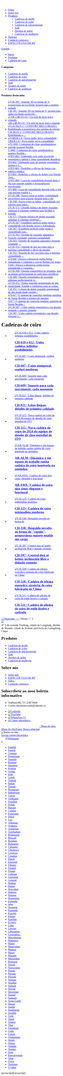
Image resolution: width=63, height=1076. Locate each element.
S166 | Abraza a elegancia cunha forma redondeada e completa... (28, 266)
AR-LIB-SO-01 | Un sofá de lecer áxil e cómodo (34, 123)
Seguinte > (11, 618)
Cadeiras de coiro (17, 60)
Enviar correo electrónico (14, 735)
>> (18, 618)
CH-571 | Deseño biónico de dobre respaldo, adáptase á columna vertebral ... (31, 218)
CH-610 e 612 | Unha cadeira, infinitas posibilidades (29, 346)
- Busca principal (31, 729)
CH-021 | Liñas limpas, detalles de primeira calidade (34, 407)
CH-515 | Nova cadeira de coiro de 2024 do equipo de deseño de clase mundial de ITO (33, 433)
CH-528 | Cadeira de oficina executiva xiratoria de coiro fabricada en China (34, 585)
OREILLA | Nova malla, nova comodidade (31, 141)
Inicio (11, 54)
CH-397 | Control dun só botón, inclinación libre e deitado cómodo (32, 558)
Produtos (12, 57)
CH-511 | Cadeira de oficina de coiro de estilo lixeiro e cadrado (34, 608)
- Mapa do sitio (47, 726)
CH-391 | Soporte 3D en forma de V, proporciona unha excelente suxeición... (34, 112)
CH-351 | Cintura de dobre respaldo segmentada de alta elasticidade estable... (33, 291)
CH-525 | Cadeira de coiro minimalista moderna (33, 510)
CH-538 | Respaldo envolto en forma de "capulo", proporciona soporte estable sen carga (34, 533)
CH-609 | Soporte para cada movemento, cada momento (34, 387)
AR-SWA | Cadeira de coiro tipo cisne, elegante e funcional (34, 488)
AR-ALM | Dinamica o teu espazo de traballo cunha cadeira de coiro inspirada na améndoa (35, 463)
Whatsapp (13, 738)
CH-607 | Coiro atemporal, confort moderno (33, 367)
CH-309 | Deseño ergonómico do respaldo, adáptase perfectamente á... (31, 278)
